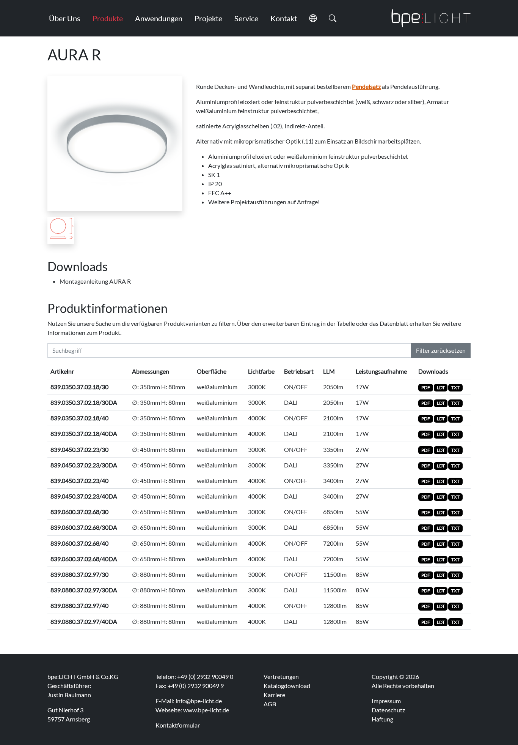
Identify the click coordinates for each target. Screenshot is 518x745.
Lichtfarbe (261, 371)
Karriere (274, 694)
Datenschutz (388, 709)
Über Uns (64, 18)
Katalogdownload (287, 685)
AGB (270, 703)
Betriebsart (299, 371)
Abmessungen (150, 371)
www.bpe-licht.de (206, 709)
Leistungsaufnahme (381, 371)
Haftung (382, 719)
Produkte (108, 18)
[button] (313, 18)
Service (246, 18)
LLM (329, 371)
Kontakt (283, 18)
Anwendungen (158, 18)
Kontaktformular (177, 725)
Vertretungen (281, 676)
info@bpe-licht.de (199, 700)
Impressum (386, 700)
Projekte (208, 18)
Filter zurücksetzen (441, 350)
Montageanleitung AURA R (95, 281)
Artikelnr (62, 371)
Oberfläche (211, 371)
